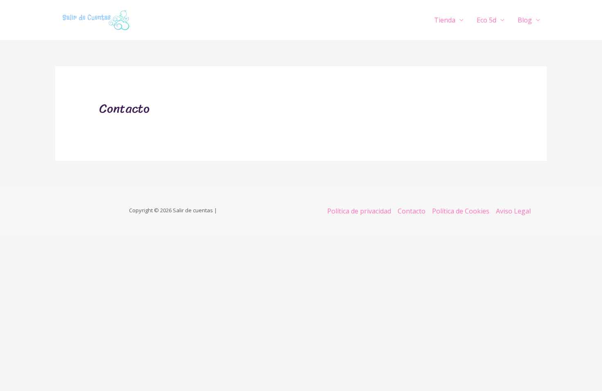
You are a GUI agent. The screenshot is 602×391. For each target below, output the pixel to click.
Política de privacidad (359, 211)
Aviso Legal (513, 211)
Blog (525, 20)
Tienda (444, 20)
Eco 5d (486, 20)
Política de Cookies (460, 211)
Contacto (411, 211)
